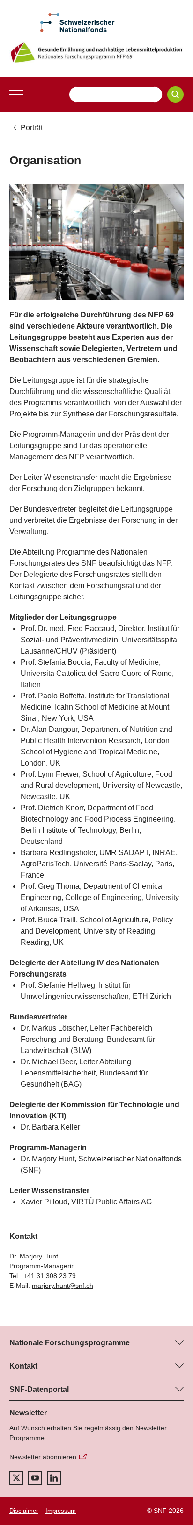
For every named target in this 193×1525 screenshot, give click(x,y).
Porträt (32, 128)
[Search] (175, 94)
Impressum (60, 1510)
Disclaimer (23, 1510)
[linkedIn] (54, 1478)
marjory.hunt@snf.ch (62, 1285)
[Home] (96, 52)
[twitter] (16, 1478)
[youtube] (35, 1478)
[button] (16, 94)
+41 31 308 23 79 (49, 1275)
